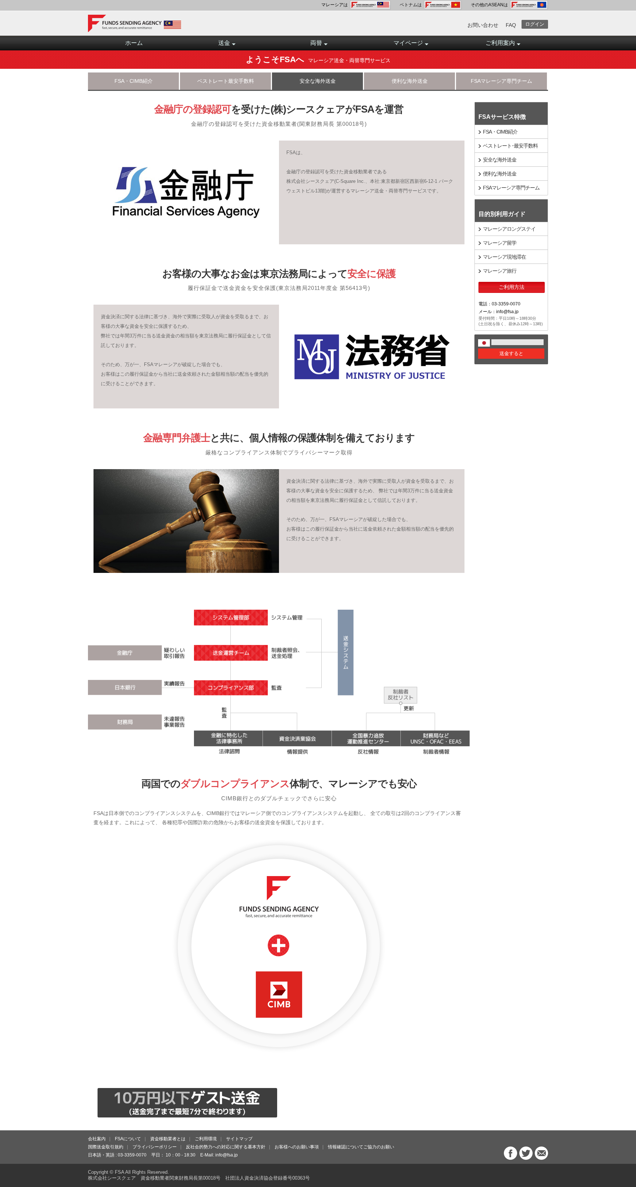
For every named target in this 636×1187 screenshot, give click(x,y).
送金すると (511, 353)
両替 (316, 43)
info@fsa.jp (226, 1155)
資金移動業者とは (168, 1138)
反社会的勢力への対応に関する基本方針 (225, 1146)
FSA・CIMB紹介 (133, 81)
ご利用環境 (206, 1138)
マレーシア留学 (499, 243)
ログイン (534, 24)
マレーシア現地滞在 (504, 257)
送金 (224, 43)
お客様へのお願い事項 (297, 1146)
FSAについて (128, 1138)
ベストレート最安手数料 (225, 81)
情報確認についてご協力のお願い (361, 1146)
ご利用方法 (511, 287)
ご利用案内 (500, 43)
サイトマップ (239, 1138)
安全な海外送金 (318, 81)
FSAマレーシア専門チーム (501, 81)
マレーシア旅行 (499, 271)
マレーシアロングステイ (509, 229)
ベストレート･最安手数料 (510, 146)
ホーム (134, 43)
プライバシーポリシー (154, 1146)
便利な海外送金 (410, 81)
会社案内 (97, 1138)
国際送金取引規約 (105, 1146)
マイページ (408, 43)
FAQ (511, 25)
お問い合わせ (482, 25)
